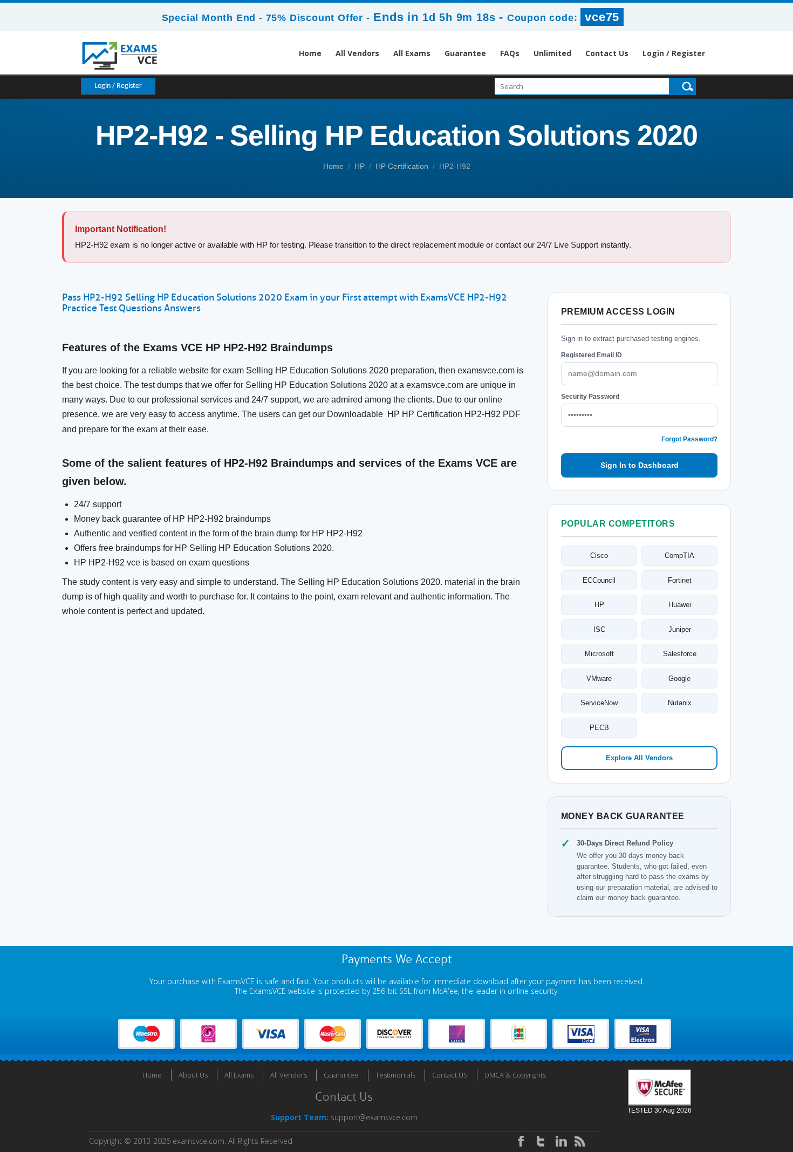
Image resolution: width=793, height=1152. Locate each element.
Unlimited (552, 53)
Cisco (599, 555)
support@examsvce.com (374, 1117)
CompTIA (679, 555)
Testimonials (395, 1075)
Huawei (679, 605)
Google (679, 678)
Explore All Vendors (639, 758)
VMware (599, 678)
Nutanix (680, 703)
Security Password (590, 396)
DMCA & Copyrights (515, 1075)
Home (310, 53)
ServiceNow (599, 703)
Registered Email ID (591, 355)
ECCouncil (599, 580)
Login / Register (673, 53)
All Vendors (357, 53)
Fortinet (680, 580)
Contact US (450, 1075)
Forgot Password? (689, 439)
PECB (599, 728)
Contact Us (606, 53)
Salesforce (679, 654)
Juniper (679, 629)
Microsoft (599, 654)
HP (359, 166)
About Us (193, 1075)
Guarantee (465, 53)
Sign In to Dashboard (639, 465)
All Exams (411, 53)
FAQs (509, 53)
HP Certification (401, 166)
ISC (599, 629)
